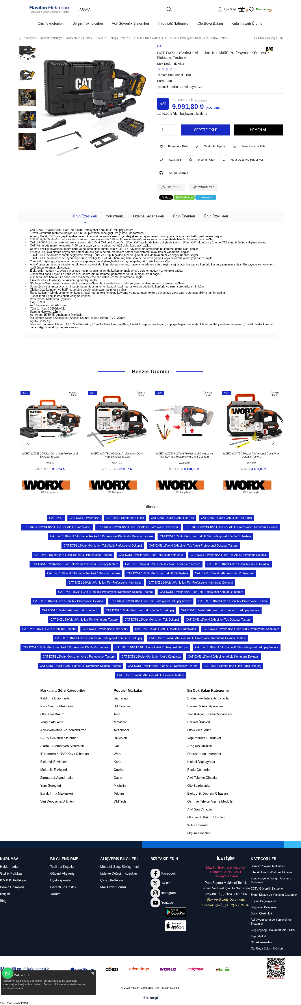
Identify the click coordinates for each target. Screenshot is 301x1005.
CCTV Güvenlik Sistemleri (59, 738)
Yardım (55, 894)
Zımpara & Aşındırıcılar (57, 777)
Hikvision (120, 738)
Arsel (117, 714)
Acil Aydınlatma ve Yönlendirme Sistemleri (271, 921)
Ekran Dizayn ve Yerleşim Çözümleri (274, 894)
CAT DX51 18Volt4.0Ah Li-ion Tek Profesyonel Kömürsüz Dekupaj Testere (105, 591)
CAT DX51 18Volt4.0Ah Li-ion (125, 517)
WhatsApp (186, 197)
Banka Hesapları (12, 887)
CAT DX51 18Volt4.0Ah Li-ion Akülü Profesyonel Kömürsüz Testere (65, 647)
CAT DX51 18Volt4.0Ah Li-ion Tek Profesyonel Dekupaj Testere (151, 601)
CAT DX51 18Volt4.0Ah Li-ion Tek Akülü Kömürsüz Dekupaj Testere (75, 564)
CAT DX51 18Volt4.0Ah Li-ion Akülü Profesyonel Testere (79, 656)
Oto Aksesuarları (199, 730)
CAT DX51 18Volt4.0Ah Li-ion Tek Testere (49, 628)
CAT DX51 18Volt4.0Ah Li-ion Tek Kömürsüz (70, 610)
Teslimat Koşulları (63, 866)
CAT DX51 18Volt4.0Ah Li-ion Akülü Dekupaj (232, 666)
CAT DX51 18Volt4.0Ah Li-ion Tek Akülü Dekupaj (238, 564)
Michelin (120, 785)
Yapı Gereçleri (50, 785)
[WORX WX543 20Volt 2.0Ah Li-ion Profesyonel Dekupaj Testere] (49, 419)
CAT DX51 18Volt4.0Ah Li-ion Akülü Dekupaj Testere (150, 675)
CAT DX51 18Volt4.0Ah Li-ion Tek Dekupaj (152, 619)
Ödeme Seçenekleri (148, 216)
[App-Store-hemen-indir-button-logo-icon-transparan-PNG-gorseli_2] (175, 925)
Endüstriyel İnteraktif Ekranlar (208, 698)
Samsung (121, 698)
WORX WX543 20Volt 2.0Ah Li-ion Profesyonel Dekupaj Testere (50, 455)
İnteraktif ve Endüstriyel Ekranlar (272, 872)
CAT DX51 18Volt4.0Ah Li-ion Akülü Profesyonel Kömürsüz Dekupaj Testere (197, 638)
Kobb (117, 762)
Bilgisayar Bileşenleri (264, 907)
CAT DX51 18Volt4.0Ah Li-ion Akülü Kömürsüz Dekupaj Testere (80, 666)
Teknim (119, 793)
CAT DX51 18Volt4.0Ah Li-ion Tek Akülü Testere (157, 573)
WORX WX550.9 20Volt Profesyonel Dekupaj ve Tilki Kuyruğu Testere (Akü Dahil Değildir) (184, 455)
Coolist (119, 769)
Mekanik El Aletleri (53, 769)
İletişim (5, 894)
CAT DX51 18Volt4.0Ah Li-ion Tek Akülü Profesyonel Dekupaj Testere (193, 545)
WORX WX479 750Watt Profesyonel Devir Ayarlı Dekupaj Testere (251, 455)
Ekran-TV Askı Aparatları (205, 706)
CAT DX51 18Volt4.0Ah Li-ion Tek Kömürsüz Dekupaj (140, 610)
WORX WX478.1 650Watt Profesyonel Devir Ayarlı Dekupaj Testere (117, 455)
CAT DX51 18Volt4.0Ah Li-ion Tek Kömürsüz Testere (84, 619)
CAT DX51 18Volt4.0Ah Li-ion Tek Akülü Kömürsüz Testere (162, 564)
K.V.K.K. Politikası (13, 880)
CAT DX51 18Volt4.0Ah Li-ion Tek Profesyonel (224, 573)
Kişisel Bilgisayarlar (201, 762)
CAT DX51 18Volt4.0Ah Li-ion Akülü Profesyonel (166, 628)
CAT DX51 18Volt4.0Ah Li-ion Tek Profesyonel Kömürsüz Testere (201, 591)
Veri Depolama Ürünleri (57, 801)
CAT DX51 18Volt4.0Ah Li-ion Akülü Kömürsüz (151, 656)
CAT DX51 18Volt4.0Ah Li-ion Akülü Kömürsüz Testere (162, 666)
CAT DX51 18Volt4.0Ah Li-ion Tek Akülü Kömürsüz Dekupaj (229, 554)
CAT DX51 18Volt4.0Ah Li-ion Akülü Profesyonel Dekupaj (151, 647)
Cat (116, 746)
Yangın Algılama (51, 722)
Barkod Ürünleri (198, 722)
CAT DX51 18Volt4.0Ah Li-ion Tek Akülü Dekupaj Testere (83, 573)
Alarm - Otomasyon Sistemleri (62, 746)
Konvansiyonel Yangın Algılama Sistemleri (271, 880)
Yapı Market (258, 936)
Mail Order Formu (113, 887)
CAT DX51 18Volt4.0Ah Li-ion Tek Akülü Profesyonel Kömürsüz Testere (205, 536)
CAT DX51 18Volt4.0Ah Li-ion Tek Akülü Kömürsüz (151, 554)
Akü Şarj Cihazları (200, 809)
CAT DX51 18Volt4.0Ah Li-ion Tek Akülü (226, 517)
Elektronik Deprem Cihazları (207, 793)
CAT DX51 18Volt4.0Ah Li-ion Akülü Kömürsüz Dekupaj (223, 656)
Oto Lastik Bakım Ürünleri (206, 817)
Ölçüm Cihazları (199, 833)
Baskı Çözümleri (199, 769)
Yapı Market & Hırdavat (204, 738)
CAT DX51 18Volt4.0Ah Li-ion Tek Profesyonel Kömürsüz (105, 582)
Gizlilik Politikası (11, 873)
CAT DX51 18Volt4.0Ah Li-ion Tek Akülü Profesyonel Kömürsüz (138, 527)
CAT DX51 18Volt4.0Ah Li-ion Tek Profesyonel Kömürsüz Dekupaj (191, 582)
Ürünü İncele (55, 443)
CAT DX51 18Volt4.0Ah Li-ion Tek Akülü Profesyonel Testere (73, 554)
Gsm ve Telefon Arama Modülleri (210, 801)
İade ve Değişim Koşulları (118, 873)
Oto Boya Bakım (52, 714)
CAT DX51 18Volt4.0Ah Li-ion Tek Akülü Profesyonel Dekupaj (103, 545)
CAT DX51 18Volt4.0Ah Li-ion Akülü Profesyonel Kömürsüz (241, 628)
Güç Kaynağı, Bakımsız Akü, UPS (273, 930)
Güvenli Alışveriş (62, 873)
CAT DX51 (56, 517)
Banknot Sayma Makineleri (268, 866)
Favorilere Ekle (45, 443)
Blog (3, 901)
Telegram (206, 197)
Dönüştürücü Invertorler (204, 754)
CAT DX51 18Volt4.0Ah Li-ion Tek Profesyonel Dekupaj (68, 601)
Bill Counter (122, 706)
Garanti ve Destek (63, 887)
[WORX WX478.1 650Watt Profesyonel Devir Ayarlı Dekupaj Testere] (116, 419)
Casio (118, 777)
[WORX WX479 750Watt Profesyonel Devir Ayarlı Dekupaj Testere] (251, 419)
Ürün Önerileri (184, 216)
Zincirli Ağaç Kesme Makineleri (209, 714)
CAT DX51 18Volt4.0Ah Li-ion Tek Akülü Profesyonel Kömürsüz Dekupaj (232, 527)
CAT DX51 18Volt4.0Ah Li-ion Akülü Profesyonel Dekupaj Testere (236, 647)
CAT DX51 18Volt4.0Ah (84, 517)
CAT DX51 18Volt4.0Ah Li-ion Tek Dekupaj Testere (218, 619)
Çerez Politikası (111, 880)
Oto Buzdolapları (199, 785)
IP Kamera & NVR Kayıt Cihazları (64, 754)
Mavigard (120, 722)
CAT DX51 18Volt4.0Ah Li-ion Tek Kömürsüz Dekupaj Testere (220, 610)
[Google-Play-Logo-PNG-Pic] (175, 912)
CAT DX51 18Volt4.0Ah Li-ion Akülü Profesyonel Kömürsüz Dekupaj (98, 638)
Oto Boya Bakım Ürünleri (267, 948)
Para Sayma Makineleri (57, 706)
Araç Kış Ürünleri (199, 746)
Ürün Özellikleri (85, 216)
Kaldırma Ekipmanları (55, 698)
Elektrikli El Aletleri (53, 762)
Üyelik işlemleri (61, 880)
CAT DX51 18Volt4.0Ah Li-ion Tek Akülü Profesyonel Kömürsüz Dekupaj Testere (101, 536)
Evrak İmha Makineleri (56, 793)
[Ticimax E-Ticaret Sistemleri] (150, 998)
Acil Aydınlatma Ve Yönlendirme (63, 730)
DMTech (120, 801)
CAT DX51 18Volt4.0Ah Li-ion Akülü (105, 628)
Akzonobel (121, 730)
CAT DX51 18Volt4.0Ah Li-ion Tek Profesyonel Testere (233, 601)
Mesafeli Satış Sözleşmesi (119, 866)
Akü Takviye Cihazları (203, 777)
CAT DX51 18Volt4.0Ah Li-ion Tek (172, 517)
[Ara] (169, 9)
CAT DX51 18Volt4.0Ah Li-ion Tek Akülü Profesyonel (57, 527)
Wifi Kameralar (197, 825)
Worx (117, 754)
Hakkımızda (9, 866)
